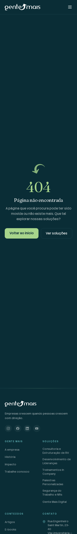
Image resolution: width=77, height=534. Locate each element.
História (10, 457)
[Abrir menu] (70, 7)
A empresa (12, 449)
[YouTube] (36, 428)
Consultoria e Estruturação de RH (55, 451)
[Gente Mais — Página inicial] (22, 7)
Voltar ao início (21, 233)
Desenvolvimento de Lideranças (56, 461)
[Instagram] (8, 428)
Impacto (10, 464)
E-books (10, 529)
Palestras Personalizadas (52, 482)
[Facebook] (17, 428)
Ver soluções (56, 233)
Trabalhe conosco (17, 471)
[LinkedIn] (27, 428)
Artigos (10, 522)
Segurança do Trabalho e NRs (52, 492)
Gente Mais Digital (54, 502)
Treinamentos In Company (53, 472)
